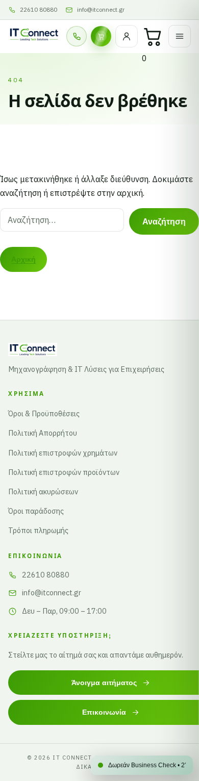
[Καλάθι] (153, 36)
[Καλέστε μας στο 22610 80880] (76, 36)
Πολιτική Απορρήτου (42, 433)
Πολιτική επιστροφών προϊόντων (63, 472)
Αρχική (23, 259)
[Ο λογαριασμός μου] (126, 36)
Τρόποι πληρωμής (38, 530)
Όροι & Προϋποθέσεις (44, 413)
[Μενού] (179, 36)
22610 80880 (45, 575)
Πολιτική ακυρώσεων (43, 491)
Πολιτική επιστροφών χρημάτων (62, 453)
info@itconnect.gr (51, 592)
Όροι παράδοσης (36, 511)
